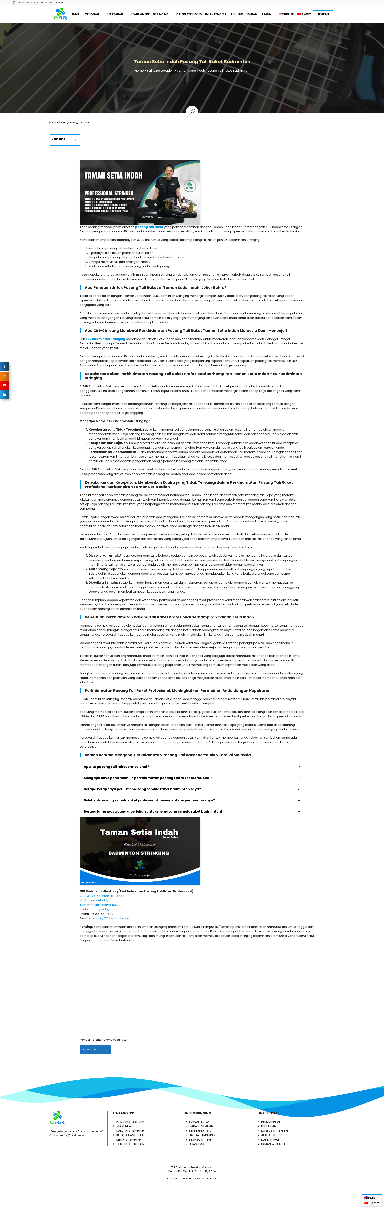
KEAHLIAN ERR (140, 14)
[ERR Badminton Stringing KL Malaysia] (60, 14)
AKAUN (266, 14)
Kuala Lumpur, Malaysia (97, 909)
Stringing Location (160, 70)
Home (139, 70)
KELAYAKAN (115, 14)
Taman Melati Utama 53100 (100, 905)
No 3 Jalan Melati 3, (94, 900)
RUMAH (76, 14)
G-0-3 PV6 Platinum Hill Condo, (102, 896)
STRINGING (160, 14)
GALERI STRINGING (189, 14)
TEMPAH (323, 14)
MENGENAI (92, 14)
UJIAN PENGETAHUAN (220, 14)
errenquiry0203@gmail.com (109, 918)
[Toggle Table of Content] (71, 140)
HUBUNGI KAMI (248, 14)
